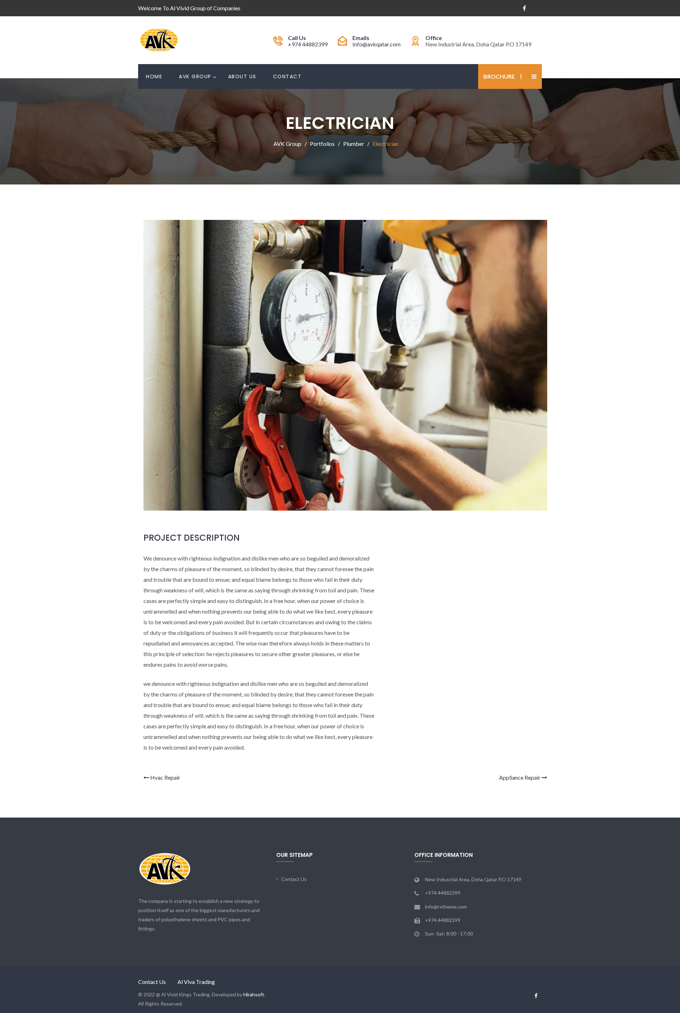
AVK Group (195, 76)
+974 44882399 (308, 44)
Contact (287, 76)
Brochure (499, 76)
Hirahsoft (253, 994)
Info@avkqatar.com (376, 44)
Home (154, 76)
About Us (242, 76)
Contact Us (294, 879)
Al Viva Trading (196, 981)
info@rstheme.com (446, 907)
